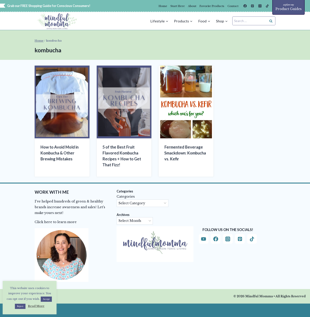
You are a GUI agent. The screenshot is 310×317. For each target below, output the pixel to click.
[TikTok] (267, 6)
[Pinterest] (252, 6)
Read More (36, 306)
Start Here (177, 6)
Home (163, 6)
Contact (232, 6)
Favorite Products (211, 6)
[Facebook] (245, 6)
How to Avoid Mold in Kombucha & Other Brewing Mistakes (59, 153)
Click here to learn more (56, 222)
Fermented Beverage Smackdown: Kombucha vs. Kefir (185, 153)
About (192, 6)
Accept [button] (46, 299)
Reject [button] (20, 306)
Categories (126, 197)
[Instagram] (260, 6)
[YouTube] (203, 239)
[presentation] (62, 102)
